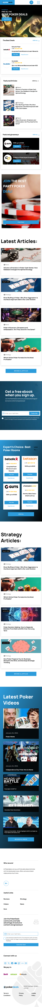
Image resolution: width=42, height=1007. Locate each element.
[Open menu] (38, 2)
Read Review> (25, 54)
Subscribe (34, 413)
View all (35, 40)
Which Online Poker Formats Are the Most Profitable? (19, 358)
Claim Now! (7, 19)
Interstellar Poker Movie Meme (12, 810)
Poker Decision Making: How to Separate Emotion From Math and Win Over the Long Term (19, 629)
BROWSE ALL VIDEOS (21, 839)
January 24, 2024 (12, 733)
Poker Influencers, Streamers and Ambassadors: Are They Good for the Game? (27, 122)
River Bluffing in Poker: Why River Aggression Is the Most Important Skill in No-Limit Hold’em (27, 106)
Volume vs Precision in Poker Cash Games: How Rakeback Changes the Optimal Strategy (26, 91)
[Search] (31, 2)
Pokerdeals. (31, 986)
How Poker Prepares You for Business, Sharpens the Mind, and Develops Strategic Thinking (19, 660)
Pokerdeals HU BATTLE (10, 789)
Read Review (25, 146)
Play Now (15, 54)
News (19, 87)
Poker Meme (10, 737)
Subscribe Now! (21, 944)
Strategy (20, 103)
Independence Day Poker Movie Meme (19, 770)
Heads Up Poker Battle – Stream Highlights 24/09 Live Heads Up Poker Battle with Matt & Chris (20, 831)
